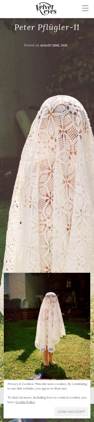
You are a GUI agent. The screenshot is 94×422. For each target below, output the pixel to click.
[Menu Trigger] (85, 8)
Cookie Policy (25, 402)
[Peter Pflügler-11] (47, 326)
